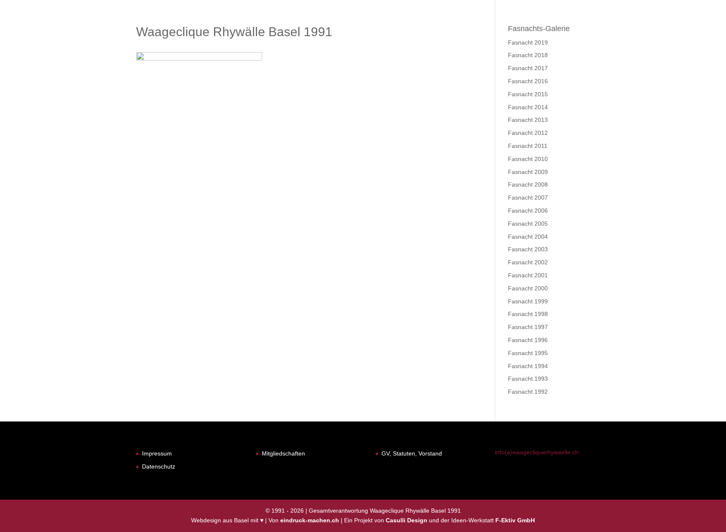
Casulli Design (406, 520)
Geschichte (548, 28)
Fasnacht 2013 (528, 119)
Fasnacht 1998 (528, 314)
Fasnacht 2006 (528, 210)
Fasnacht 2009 (528, 172)
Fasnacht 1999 (528, 301)
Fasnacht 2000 (528, 288)
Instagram (694, 28)
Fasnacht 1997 (528, 327)
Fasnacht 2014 (528, 107)
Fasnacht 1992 (528, 391)
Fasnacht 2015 (528, 94)
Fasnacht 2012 (528, 132)
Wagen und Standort (618, 28)
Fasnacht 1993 (528, 378)
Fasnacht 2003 (528, 249)
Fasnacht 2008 (528, 184)
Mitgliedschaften (283, 453)
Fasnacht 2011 (527, 145)
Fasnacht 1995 (528, 353)
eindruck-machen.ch (309, 520)
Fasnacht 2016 (528, 81)
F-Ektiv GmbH (515, 520)
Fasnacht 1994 (528, 366)
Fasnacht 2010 (528, 158)
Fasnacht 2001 (528, 275)
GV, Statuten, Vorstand (411, 453)
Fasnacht (499, 28)
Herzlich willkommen (432, 28)
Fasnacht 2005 (528, 223)
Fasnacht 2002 (528, 262)
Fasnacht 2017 (528, 68)
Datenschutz (158, 466)
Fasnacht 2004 (528, 236)
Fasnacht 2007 (528, 197)
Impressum (157, 453)
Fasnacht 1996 (528, 340)
